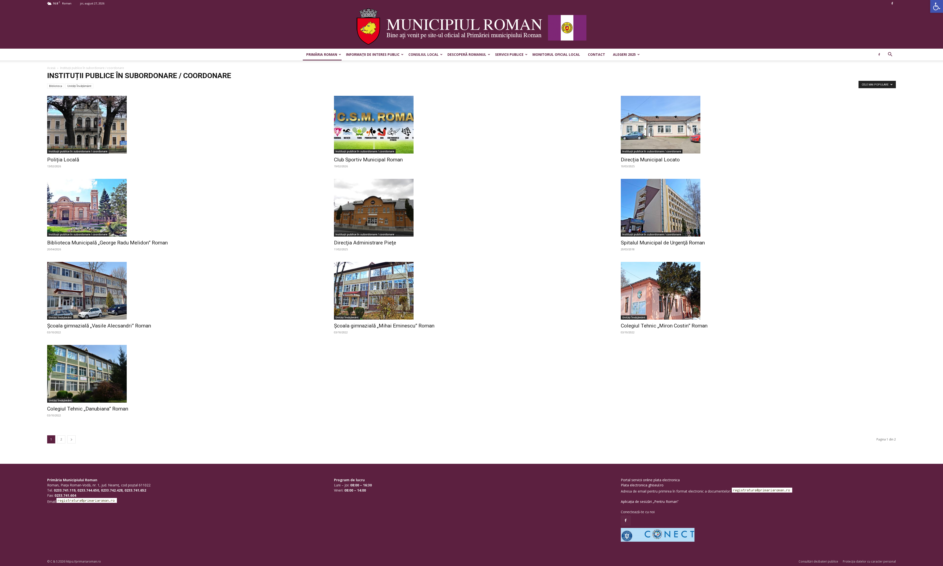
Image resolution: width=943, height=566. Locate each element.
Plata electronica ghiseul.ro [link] (642, 485)
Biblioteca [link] (55, 86)
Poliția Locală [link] (63, 160)
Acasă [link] (51, 68)
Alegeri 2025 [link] (624, 54)
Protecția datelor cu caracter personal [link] (869, 561)
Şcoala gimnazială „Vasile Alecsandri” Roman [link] (99, 326)
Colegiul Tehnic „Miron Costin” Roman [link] (664, 326)
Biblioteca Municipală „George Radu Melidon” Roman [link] (107, 243)
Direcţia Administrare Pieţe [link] (365, 243)
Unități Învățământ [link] (79, 86)
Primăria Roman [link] (321, 54)
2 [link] (61, 439)
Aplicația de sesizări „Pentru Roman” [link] (650, 501)
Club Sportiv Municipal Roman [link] (368, 160)
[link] (936, 6)
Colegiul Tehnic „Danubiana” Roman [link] (87, 409)
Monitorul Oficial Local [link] (556, 54)
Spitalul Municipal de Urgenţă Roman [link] (663, 243)
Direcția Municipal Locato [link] (650, 160)
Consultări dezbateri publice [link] (818, 561)
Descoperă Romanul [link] (466, 54)
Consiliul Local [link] (423, 54)
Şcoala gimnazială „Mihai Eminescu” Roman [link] (384, 326)
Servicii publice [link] (509, 54)
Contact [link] (596, 54)
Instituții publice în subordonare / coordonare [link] (78, 151)
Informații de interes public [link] (373, 54)
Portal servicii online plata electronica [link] (650, 480)
